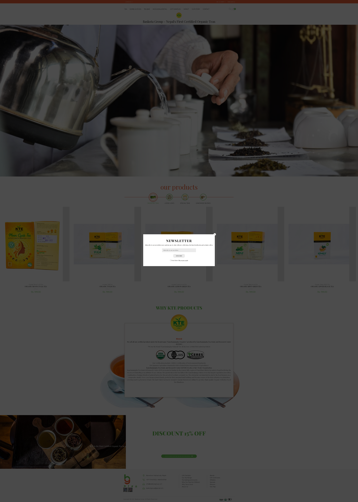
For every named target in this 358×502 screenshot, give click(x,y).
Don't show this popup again (180, 260)
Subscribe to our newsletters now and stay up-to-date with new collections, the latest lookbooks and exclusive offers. (179, 245)
